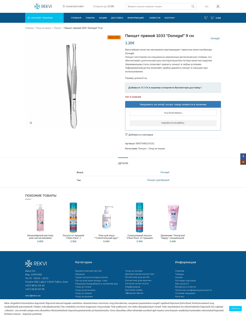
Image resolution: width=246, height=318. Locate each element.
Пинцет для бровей (158, 180)
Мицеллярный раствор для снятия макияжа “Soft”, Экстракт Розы (40, 238)
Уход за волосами (85, 290)
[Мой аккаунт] (218, 6)
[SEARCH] (193, 6)
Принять (235, 308)
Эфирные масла (134, 293)
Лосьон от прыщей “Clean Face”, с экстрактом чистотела (73, 238)
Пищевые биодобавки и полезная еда (96, 283)
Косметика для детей (137, 277)
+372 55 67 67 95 (35, 289)
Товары (179, 274)
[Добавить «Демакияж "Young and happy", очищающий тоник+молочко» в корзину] (185, 213)
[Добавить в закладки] (53, 207)
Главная (29, 28)
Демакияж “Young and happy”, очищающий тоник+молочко (173, 238)
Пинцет (58, 28)
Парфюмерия (132, 286)
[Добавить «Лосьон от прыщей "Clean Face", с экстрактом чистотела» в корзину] (86, 213)
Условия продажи (185, 293)
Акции (179, 277)
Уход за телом (83, 286)
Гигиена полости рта (137, 283)
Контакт (179, 296)
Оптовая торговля (185, 280)
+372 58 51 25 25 (35, 285)
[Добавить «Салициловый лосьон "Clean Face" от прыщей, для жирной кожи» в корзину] (152, 213)
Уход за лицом (44, 28)
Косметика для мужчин (138, 280)
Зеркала (80, 274)
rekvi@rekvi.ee (33, 295)
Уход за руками (84, 296)
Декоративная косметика (139, 273)
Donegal (215, 38)
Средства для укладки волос (91, 277)
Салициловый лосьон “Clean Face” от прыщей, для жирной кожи (139, 238)
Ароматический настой (88, 270)
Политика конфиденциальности (193, 290)
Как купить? (182, 283)
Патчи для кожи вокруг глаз (91, 280)
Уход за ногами (134, 270)
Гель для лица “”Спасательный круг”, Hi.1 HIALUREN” (106, 238)
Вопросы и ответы (185, 286)
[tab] (123, 162)
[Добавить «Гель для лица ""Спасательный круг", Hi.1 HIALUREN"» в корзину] (119, 213)
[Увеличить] (30, 122)
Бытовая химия (133, 289)
